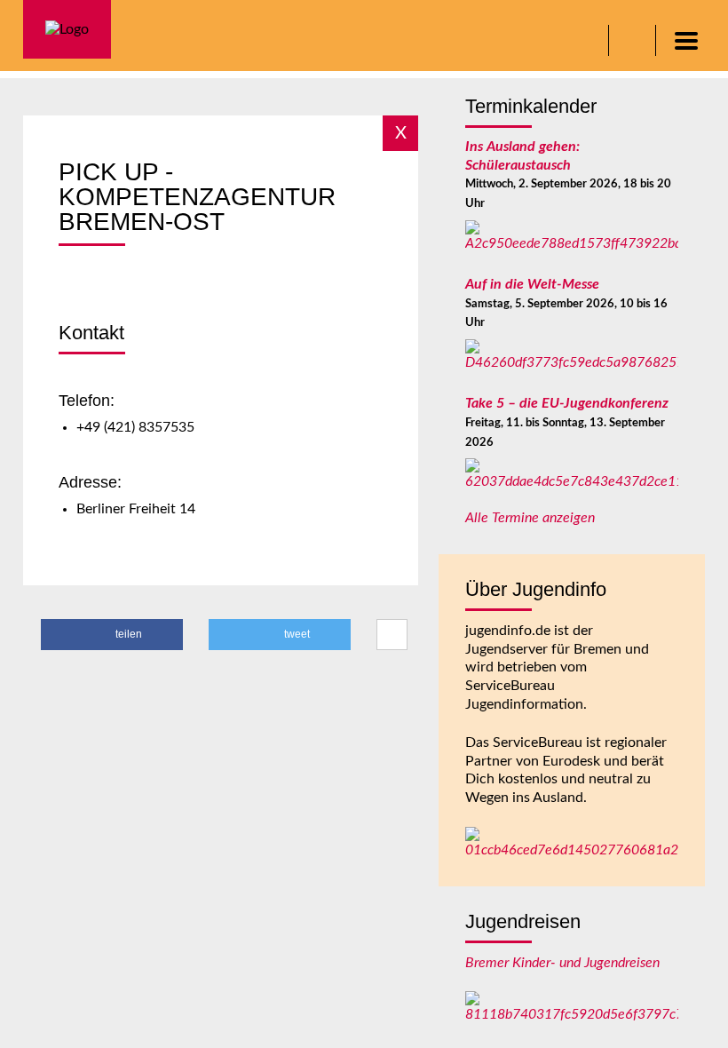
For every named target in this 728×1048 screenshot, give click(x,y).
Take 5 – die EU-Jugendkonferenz (567, 403)
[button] (112, 634)
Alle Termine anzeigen (530, 518)
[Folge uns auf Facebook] (634, 40)
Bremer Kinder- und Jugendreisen (562, 963)
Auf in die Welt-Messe (532, 284)
